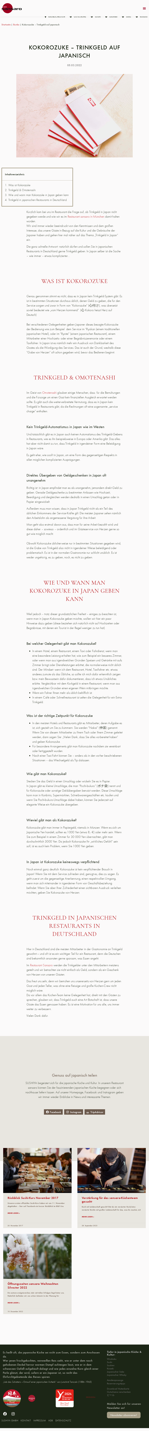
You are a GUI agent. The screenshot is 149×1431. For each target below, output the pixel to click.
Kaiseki (110, 1368)
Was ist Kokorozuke (19, 185)
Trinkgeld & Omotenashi (22, 190)
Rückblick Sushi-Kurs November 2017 (33, 1198)
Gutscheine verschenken (119, 1391)
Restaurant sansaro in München (86, 216)
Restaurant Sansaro (41, 965)
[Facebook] (5, 1413)
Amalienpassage (115, 1380)
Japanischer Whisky (116, 1374)
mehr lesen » (14, 1213)
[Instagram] (13, 1413)
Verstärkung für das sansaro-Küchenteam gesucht (110, 1199)
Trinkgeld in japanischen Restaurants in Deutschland (37, 200)
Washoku (111, 1359)
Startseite (6, 24)
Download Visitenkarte (118, 1388)
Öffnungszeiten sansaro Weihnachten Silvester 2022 (33, 1285)
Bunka (16, 24)
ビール (111, 1395)
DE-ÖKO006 (90, 1397)
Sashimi (110, 1365)
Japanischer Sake (115, 1371)
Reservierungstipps (116, 1383)
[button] (144, 8)
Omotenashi (49, 392)
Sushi (109, 1362)
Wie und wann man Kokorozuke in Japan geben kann (38, 195)
